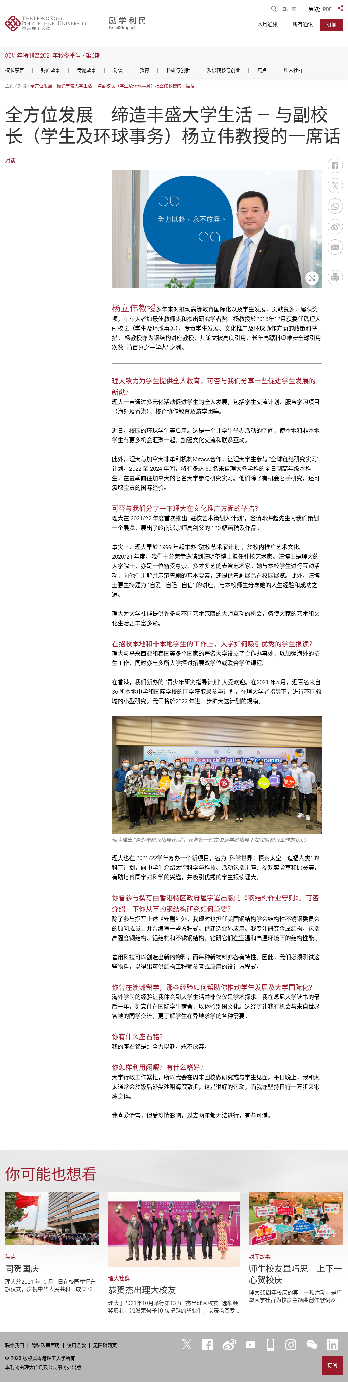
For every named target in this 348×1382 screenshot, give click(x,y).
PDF (327, 9)
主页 (9, 86)
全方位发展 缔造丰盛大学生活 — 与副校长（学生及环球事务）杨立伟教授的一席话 (112, 86)
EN (285, 9)
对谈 (22, 86)
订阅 (331, 25)
